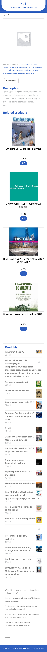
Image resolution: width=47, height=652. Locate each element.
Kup (23, 163)
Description (11, 81)
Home (5, 15)
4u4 (23, 4)
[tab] (11, 80)
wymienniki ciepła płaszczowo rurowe (18, 73)
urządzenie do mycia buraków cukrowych (23, 70)
